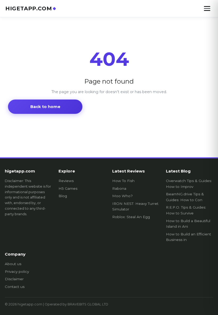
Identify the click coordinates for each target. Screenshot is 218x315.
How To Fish (123, 181)
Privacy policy (17, 271)
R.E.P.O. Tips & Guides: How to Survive (186, 210)
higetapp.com (28, 8)
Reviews (66, 181)
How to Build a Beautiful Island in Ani (188, 224)
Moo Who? (122, 196)
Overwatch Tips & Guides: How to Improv (189, 184)
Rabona (119, 188)
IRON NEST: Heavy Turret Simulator (135, 206)
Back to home (45, 106)
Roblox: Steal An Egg (131, 217)
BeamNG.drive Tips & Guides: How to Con (185, 197)
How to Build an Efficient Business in (188, 237)
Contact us (14, 286)
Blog (62, 196)
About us (13, 264)
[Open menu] (207, 8)
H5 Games (67, 188)
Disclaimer (14, 279)
